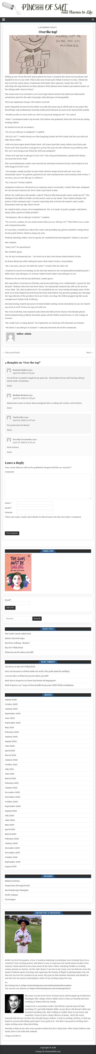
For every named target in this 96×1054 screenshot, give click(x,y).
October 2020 (11, 801)
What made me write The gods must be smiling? (47, 671)
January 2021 (11, 788)
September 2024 (12, 713)
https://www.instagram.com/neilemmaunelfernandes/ (46, 985)
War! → (89, 352)
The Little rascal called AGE (18, 634)
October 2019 (11, 857)
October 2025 (11, 704)
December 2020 (12, 792)
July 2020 (9, 815)
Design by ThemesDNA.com (48, 1051)
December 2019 (12, 848)
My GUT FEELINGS (14, 647)
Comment (9, 472)
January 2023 (11, 737)
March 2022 (10, 755)
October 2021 (11, 764)
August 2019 (10, 866)
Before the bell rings (14, 638)
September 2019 (12, 862)
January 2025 (11, 709)
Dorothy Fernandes (22, 439)
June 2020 (10, 820)
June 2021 (9, 774)
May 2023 (9, 727)
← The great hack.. (11, 352)
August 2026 (11, 699)
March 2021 (10, 778)
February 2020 (12, 839)
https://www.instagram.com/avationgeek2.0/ (50, 988)
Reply (9, 386)
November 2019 (12, 852)
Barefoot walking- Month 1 (17, 643)
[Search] (93, 19)
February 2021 (11, 783)
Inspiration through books (17, 885)
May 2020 (9, 825)
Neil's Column (11, 895)
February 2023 (12, 732)
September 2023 (12, 723)
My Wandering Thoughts (48, 27)
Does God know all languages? (41, 680)
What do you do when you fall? (19, 652)
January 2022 (11, 760)
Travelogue (10, 899)
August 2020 (11, 811)
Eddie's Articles (12, 881)
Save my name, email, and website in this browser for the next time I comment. (43, 517)
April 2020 (10, 829)
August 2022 (11, 741)
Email (8, 508)
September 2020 (13, 806)
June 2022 (10, 746)
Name (8, 503)
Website (8, 512)
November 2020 (12, 797)
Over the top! (48, 32)
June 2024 (10, 718)
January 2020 (11, 843)
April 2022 (10, 750)
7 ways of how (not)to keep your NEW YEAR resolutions (47, 685)
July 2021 (9, 769)
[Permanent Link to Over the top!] (48, 54)
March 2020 (10, 834)
